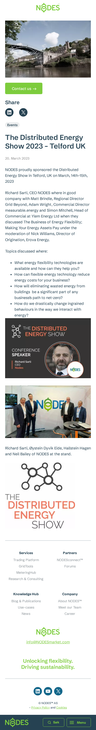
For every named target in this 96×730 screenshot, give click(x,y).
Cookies (61, 707)
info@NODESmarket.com (48, 642)
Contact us (21, 88)
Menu (81, 722)
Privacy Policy (40, 707)
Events (12, 125)
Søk (56, 722)
